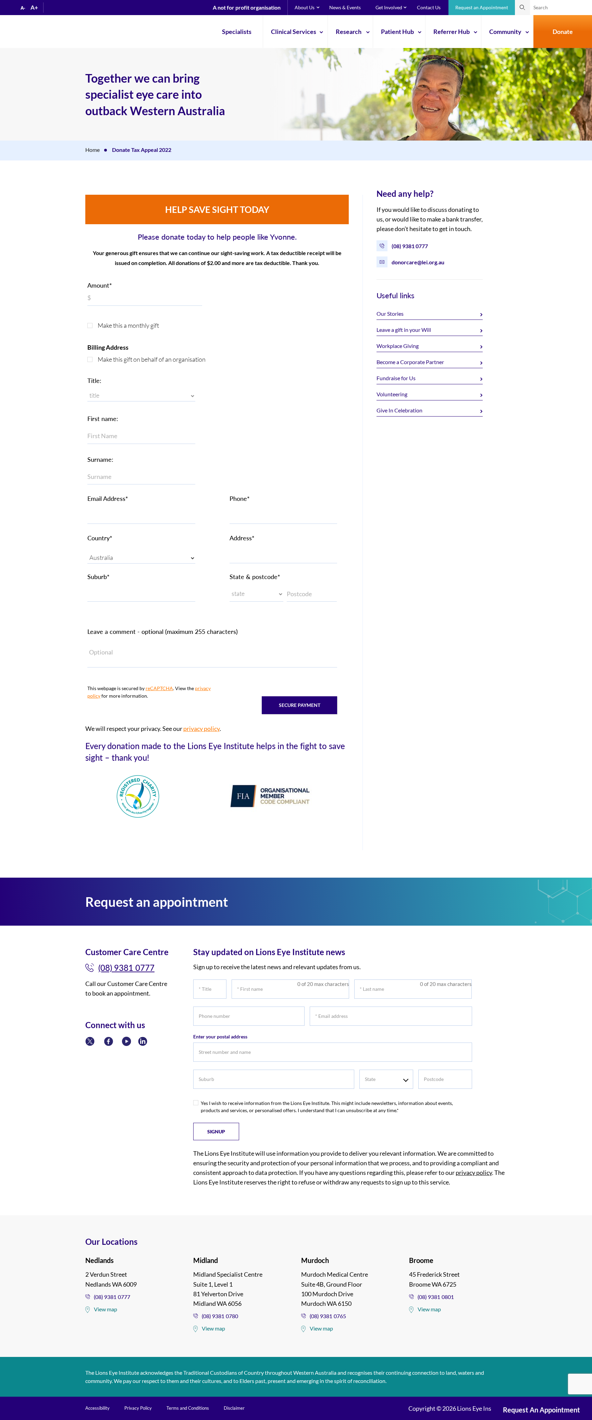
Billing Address (107, 347)
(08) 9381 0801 (436, 1296)
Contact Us (429, 7)
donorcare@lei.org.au (418, 262)
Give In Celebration (399, 410)
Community (505, 31)
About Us (304, 7)
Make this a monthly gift (128, 325)
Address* (242, 538)
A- (23, 8)
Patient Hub (397, 31)
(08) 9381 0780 (220, 1316)
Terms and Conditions (187, 1408)
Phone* (240, 498)
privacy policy (201, 728)
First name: (102, 418)
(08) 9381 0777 (410, 246)
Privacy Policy (138, 1408)
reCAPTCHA (159, 688)
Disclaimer (234, 1408)
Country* (99, 538)
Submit (522, 7)
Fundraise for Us (396, 378)
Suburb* (98, 576)
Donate (563, 31)
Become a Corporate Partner (410, 362)
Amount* (99, 285)
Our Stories (390, 313)
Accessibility (97, 1408)
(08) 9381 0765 (328, 1316)
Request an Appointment (481, 7)
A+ (34, 7)
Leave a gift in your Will (404, 329)
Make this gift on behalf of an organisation (152, 359)
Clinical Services (293, 31)
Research (348, 31)
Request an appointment (541, 1410)
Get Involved (388, 7)
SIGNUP (216, 1131)
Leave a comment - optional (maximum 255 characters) (162, 631)
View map (105, 1309)
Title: (94, 380)
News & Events (345, 7)
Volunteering (392, 394)
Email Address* (107, 498)
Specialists (236, 31)
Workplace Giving (398, 345)
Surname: (100, 459)
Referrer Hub (451, 31)
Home (92, 149)
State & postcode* (255, 576)
